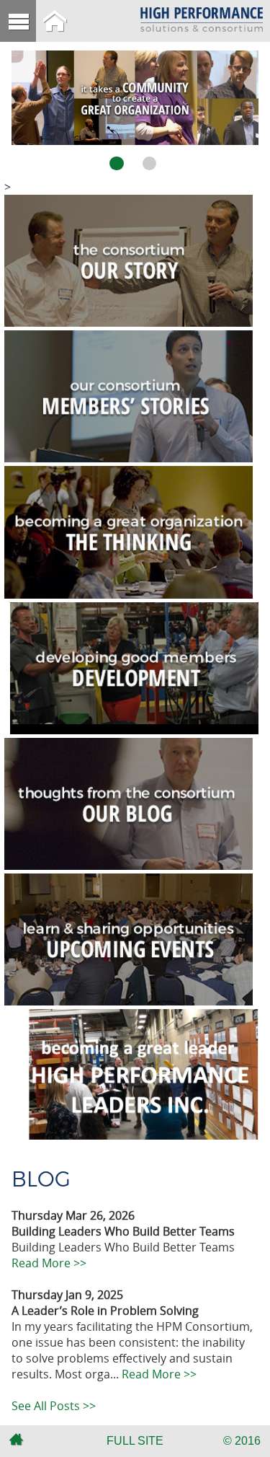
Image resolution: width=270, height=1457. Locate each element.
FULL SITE (135, 1441)
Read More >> (49, 1263)
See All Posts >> (54, 1406)
